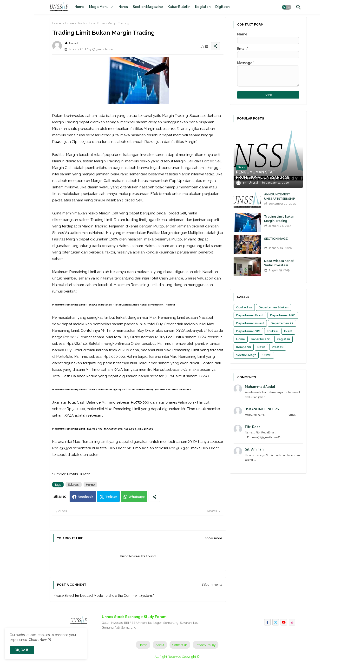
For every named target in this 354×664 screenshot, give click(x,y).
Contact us (244, 307)
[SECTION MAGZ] (247, 244)
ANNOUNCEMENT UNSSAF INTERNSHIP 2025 (279, 199)
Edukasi (73, 484)
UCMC (266, 355)
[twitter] (275, 622)
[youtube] (284, 622)
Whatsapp (137, 496)
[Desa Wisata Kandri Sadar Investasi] (247, 266)
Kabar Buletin (179, 7)
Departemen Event (250, 315)
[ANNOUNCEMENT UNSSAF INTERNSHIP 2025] (247, 200)
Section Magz (246, 355)
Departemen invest (250, 323)
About (160, 645)
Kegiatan (202, 7)
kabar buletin (260, 339)
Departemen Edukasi (273, 307)
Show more (213, 538)
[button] (286, 7)
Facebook (85, 496)
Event (288, 331)
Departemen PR (282, 323)
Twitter (111, 496)
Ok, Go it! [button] (21, 650)
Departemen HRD (282, 315)
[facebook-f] (267, 622)
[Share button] (154, 496)
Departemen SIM (248, 331)
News (123, 7)
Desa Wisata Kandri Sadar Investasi (279, 263)
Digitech (222, 7)
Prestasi (277, 347)
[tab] (79, 6)
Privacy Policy (206, 645)
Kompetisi (243, 347)
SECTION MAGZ (276, 238)
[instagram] (292, 622)
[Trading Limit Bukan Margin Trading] (247, 222)
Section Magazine (148, 7)
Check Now (38, 640)
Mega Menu (99, 7)
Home (79, 7)
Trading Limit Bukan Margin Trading (279, 219)
